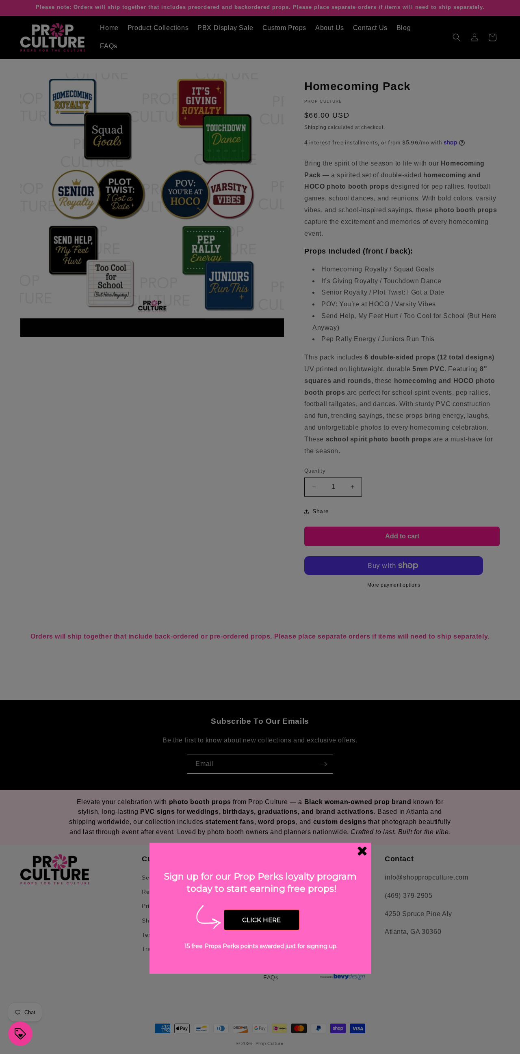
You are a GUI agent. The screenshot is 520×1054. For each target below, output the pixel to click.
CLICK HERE (261, 920)
